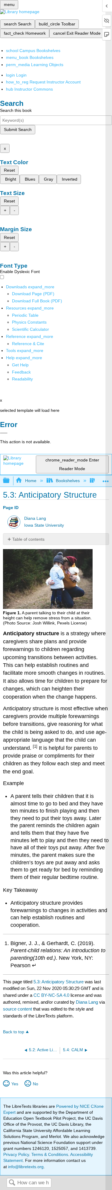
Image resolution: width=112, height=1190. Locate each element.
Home (30, 480)
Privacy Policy (16, 1154)
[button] (21, 372)
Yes (14, 1083)
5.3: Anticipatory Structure (58, 981)
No (35, 1083)
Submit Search (18, 129)
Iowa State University (44, 525)
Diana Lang (35, 518)
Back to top (13, 1032)
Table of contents (28, 539)
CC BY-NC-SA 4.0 (51, 995)
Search (12, 1183)
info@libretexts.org (25, 1166)
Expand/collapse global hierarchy (10, 480)
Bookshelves (68, 480)
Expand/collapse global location (105, 479)
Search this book (16, 110)
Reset (9, 170)
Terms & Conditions (49, 1154)
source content (17, 1008)
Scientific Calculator (30, 329)
